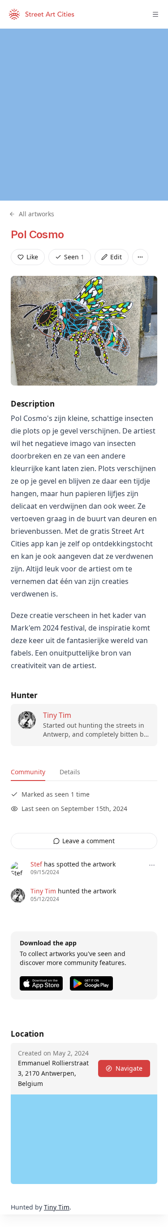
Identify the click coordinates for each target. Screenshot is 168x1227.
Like (32, 257)
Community (28, 772)
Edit (116, 257)
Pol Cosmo (37, 234)
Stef (36, 864)
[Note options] (151, 865)
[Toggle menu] (155, 14)
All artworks (36, 214)
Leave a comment (88, 841)
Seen (74, 257)
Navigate (129, 1068)
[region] (84, 115)
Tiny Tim (57, 715)
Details (70, 772)
